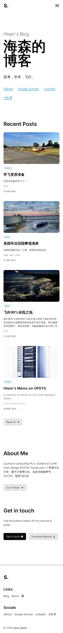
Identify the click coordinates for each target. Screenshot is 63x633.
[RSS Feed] (23, 596)
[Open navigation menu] (57, 5)
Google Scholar (28, 89)
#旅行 (11, 255)
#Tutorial (7, 404)
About (15, 596)
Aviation (8, 168)
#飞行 (6, 331)
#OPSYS (22, 404)
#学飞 (6, 186)
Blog (6, 596)
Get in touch (13, 536)
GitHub (8, 89)
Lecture (8, 382)
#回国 (6, 255)
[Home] (6, 5)
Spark (7, 237)
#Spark (15, 404)
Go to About (12, 487)
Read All (11, 422)
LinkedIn (49, 89)
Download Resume (41, 536)
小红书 (8, 97)
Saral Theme (20, 627)
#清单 (17, 255)
